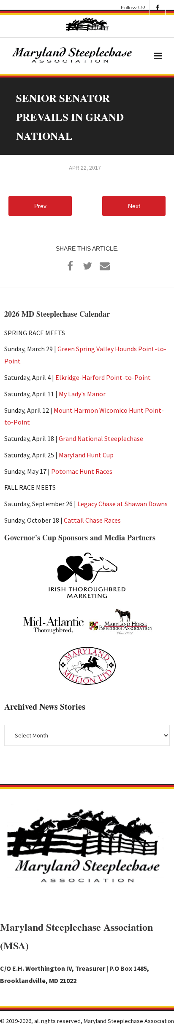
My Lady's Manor (82, 394)
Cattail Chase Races (92, 520)
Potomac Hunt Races (81, 471)
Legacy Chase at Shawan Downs (122, 503)
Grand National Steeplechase (101, 438)
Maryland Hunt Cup (86, 455)
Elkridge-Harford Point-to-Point (103, 377)
